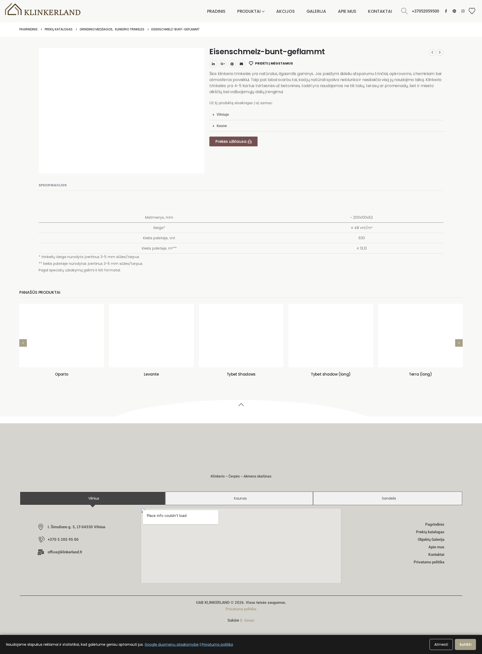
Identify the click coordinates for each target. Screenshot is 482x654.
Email (241, 64)
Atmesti (441, 644)
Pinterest (232, 64)
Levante (151, 374)
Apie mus (347, 11)
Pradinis (216, 11)
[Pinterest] (454, 11)
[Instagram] (463, 11)
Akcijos (285, 11)
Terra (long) (420, 374)
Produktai (249, 11)
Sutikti (465, 644)
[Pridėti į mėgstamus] (28, 358)
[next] (439, 52)
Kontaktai (380, 11)
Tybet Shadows (241, 374)
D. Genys (247, 620)
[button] (404, 11)
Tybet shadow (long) (331, 374)
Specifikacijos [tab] (53, 185)
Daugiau (65, 358)
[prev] (432, 52)
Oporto (61, 374)
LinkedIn (213, 64)
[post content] (61, 335)
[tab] (92, 498)
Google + (223, 64)
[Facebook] (446, 11)
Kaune (222, 126)
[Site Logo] (42, 9)
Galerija (316, 11)
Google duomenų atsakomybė (172, 644)
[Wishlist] (472, 11)
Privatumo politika (241, 609)
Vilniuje (223, 114)
